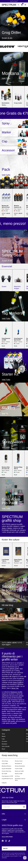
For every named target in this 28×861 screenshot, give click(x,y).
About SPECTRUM (10, 599)
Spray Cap (14, 688)
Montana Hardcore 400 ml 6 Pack (18, 207)
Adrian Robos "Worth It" (18, 560)
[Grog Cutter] (18, 93)
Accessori (4, 741)
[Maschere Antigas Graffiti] (18, 277)
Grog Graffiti (5, 763)
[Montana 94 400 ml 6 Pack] (6, 196)
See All (5, 413)
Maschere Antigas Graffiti (17, 288)
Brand (3, 749)
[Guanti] (6, 277)
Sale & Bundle (5, 746)
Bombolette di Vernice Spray (20, 779)
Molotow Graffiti (18, 773)
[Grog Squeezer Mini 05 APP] (18, 329)
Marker (9, 528)
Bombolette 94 (18, 763)
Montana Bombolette (20, 766)
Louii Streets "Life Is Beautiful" (5, 561)
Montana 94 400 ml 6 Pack (6, 206)
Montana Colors (18, 761)
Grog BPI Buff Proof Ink (7, 778)
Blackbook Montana (6, 766)
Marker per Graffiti (19, 771)
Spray (4, 528)
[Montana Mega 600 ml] (18, 458)
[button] (22, 5)
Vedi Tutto (6, 78)
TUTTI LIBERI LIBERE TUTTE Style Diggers (12, 643)
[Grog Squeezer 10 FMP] (6, 329)
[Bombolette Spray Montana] (6, 93)
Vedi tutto (6, 447)
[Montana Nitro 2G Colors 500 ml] (6, 458)
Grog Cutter (18, 103)
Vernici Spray (5, 761)
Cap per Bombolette (6, 768)
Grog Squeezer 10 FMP (6, 339)
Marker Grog (6, 719)
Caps (3, 739)
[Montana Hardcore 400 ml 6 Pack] (18, 196)
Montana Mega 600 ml (18, 467)
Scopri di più (7, 38)
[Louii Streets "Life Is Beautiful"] (6, 550)
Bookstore (4, 744)
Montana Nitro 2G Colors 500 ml (6, 468)
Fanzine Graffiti (18, 768)
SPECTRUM (7, 853)
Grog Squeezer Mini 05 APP (18, 339)
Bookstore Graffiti (16, 692)
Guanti (4, 286)
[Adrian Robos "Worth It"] (18, 550)
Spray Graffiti (17, 682)
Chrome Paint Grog (6, 771)
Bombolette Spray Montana (5, 105)
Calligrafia (4, 782)
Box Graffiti (4, 773)
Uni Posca (17, 776)
